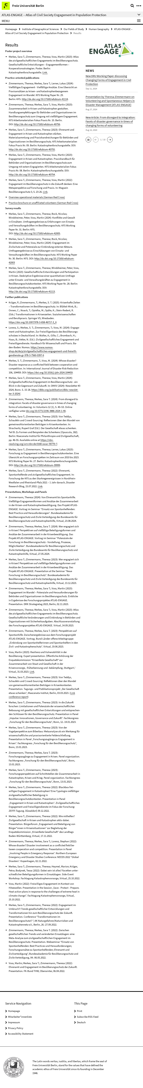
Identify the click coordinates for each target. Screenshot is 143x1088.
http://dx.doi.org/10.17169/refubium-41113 (32, 291)
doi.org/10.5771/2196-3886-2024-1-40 (46, 410)
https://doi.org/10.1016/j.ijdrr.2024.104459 (50, 372)
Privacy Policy (15, 1028)
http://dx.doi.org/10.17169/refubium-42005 (37, 233)
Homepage (11, 29)
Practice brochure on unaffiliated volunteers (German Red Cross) (43, 202)
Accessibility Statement (20, 1033)
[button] (88, 139)
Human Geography (99, 29)
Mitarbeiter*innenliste (20, 1016)
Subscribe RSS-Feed (87, 1016)
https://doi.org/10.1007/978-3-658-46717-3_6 (33, 322)
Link (45, 191)
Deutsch (81, 1022)
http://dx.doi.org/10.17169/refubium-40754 (32, 174)
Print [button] (79, 1011)
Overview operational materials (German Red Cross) (37, 197)
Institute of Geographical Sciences (40, 29)
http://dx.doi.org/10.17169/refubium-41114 (45, 99)
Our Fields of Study (74, 29)
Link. (45, 72)
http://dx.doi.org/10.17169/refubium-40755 (32, 149)
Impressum (14, 1022)
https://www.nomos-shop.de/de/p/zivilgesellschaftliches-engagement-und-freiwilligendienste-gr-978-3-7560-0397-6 (43, 351)
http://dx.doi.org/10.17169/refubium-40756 (37, 124)
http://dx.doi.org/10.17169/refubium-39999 (37, 465)
